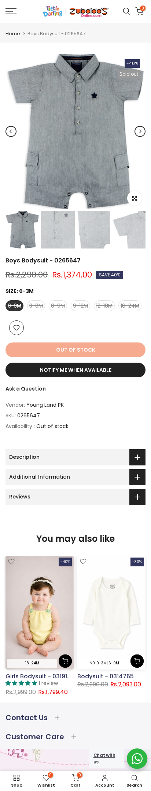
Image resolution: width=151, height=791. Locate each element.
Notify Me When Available (75, 370)
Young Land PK (45, 405)
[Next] (140, 131)
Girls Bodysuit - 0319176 (39, 676)
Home (12, 33)
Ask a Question (25, 388)
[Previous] (10, 131)
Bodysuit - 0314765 (105, 676)
